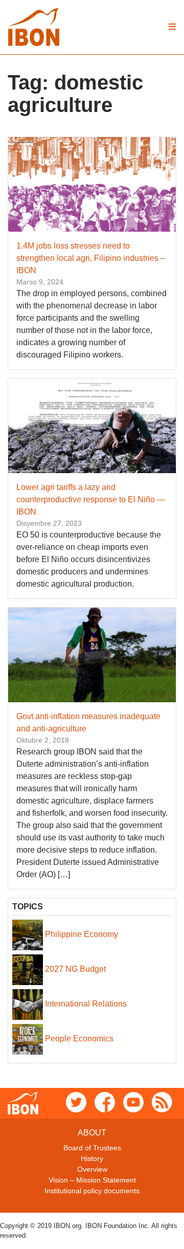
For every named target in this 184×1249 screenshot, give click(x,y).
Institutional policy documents (92, 1191)
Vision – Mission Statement (92, 1180)
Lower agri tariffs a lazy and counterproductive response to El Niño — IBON (90, 499)
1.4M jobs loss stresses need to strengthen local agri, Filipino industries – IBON (90, 258)
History (92, 1158)
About (92, 1132)
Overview (92, 1169)
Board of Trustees (92, 1148)
